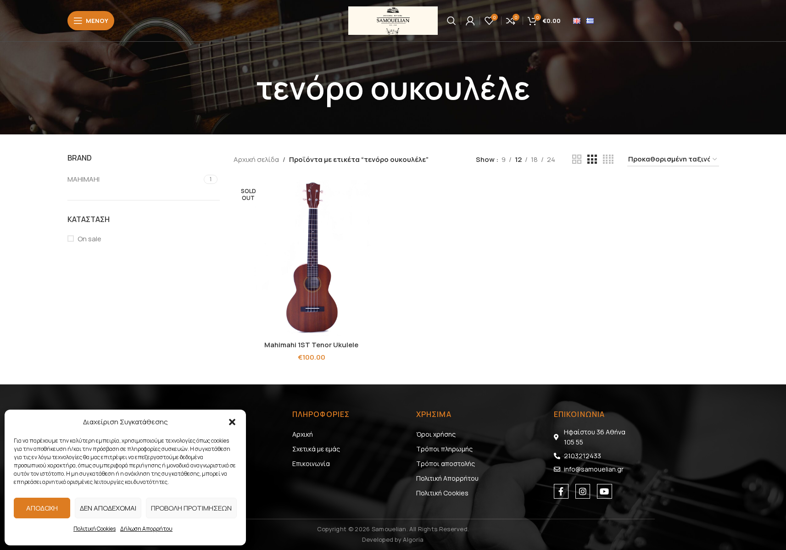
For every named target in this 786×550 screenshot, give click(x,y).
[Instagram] (582, 491)
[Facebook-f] (561, 491)
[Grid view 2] (576, 159)
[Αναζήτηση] (451, 20)
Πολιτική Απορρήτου (447, 478)
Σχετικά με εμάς (316, 448)
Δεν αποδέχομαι (108, 508)
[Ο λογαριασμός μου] (470, 20)
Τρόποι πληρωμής (444, 448)
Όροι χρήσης (436, 434)
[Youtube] (604, 491)
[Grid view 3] (591, 159)
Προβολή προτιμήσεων (191, 508)
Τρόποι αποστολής (445, 463)
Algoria (413, 539)
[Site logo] (393, 20)
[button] (232, 422)
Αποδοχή (42, 508)
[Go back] (244, 88)
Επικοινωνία (311, 463)
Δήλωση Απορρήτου (146, 529)
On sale (89, 239)
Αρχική (302, 434)
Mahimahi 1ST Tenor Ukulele (311, 345)
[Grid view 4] (608, 159)
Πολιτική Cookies (94, 529)
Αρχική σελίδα (256, 159)
